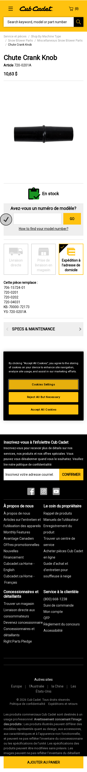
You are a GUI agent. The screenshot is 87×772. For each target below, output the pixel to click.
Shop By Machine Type (46, 36)
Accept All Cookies (43, 409)
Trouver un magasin (19, 604)
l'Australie (36, 686)
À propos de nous (17, 513)
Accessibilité (53, 630)
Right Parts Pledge (18, 641)
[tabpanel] (43, 132)
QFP (47, 618)
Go (72, 219)
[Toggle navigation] (11, 8)
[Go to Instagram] (43, 492)
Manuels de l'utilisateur (61, 520)
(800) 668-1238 (55, 599)
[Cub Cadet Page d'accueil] (36, 8)
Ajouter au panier (43, 762)
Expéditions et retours (63, 704)
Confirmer (71, 474)
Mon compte (53, 612)
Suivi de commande (59, 605)
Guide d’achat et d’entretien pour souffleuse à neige (57, 570)
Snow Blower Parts (20, 40)
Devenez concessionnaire (23, 622)
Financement (14, 557)
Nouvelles (11, 551)
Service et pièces (15, 36)
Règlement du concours (62, 624)
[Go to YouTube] (56, 492)
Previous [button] (7, 329)
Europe (16, 686)
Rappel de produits (58, 513)
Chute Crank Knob (20, 44)
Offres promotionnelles (21, 545)
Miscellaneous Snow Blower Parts (60, 40)
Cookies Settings (43, 384)
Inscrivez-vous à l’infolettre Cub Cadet (43, 453)
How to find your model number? (43, 229)
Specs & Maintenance (33, 329)
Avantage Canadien (19, 538)
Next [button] (80, 329)
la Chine (57, 686)
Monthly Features (17, 532)
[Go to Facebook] (31, 492)
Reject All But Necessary (43, 396)
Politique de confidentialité (27, 704)
